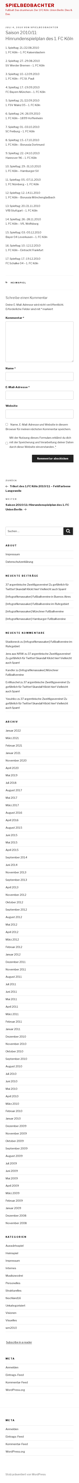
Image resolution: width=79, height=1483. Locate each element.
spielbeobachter (30, 5)
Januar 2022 (13, 730)
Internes (11, 1268)
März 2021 (12, 738)
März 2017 (12, 805)
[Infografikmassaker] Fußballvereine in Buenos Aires (38, 596)
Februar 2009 (14, 1200)
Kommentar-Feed (17, 1382)
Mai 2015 (11, 842)
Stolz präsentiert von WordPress (26, 1474)
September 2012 (16, 909)
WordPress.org (15, 1390)
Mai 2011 (11, 999)
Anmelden (12, 1367)
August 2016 (14, 812)
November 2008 (16, 1223)
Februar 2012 (14, 947)
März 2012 (12, 939)
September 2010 (16, 1059)
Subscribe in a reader (19, 1342)
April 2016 (12, 820)
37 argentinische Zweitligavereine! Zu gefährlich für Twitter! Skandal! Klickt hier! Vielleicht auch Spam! (39, 658)
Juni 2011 (11, 991)
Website (12, 405)
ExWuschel (13, 682)
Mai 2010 (11, 1088)
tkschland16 (13, 1298)
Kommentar (15, 318)
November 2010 (16, 1044)
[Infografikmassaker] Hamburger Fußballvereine (36, 619)
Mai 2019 (11, 775)
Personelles (13, 1283)
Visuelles (11, 1320)
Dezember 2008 (16, 1215)
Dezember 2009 (16, 1126)
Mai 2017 (11, 797)
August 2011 (14, 976)
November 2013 (16, 872)
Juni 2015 (11, 835)
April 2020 (12, 768)
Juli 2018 (11, 782)
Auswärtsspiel (15, 1245)
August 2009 (14, 1156)
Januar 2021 (13, 753)
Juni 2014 (11, 865)
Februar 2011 (14, 1021)
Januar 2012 (13, 954)
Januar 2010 (13, 1118)
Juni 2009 (12, 1171)
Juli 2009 (11, 1163)
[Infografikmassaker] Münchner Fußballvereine (35, 611)
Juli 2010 (11, 1074)
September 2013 (16, 880)
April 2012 (12, 932)
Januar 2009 (13, 1208)
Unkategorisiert (15, 1305)
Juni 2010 (11, 1081)
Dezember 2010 (16, 1036)
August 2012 (14, 917)
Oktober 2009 (15, 1141)
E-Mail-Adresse (18, 387)
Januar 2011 (13, 1029)
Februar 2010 (14, 1111)
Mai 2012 (11, 924)
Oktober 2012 (14, 902)
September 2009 (17, 1148)
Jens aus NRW (15, 653)
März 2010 (12, 1103)
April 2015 (12, 850)
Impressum (13, 554)
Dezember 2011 (16, 962)
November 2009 (16, 1133)
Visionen (11, 1313)
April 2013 (12, 887)
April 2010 (12, 1096)
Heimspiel (18, 282)
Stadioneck (13, 641)
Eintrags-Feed (15, 1375)
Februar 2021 (14, 745)
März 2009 (12, 1193)
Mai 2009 (12, 1178)
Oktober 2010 (14, 1051)
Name (11, 368)
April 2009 (12, 1185)
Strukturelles (13, 1290)
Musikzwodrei (14, 1275)
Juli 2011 (11, 984)
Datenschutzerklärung (19, 561)
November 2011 (16, 969)
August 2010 (14, 1066)
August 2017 (14, 790)
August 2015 (14, 827)
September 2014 (16, 857)
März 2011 (12, 1014)
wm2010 (11, 1328)
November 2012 (16, 895)
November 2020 (16, 760)
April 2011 (12, 1006)
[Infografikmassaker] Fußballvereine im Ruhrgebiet (37, 604)
